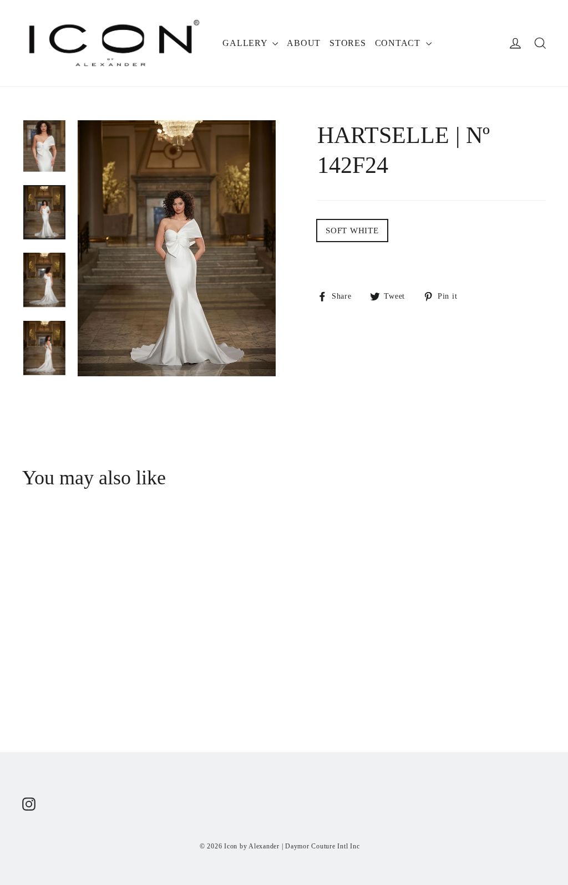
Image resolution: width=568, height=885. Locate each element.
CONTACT (399, 43)
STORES (347, 43)
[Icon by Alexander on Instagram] (29, 803)
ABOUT (304, 43)
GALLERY (246, 43)
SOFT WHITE (352, 230)
